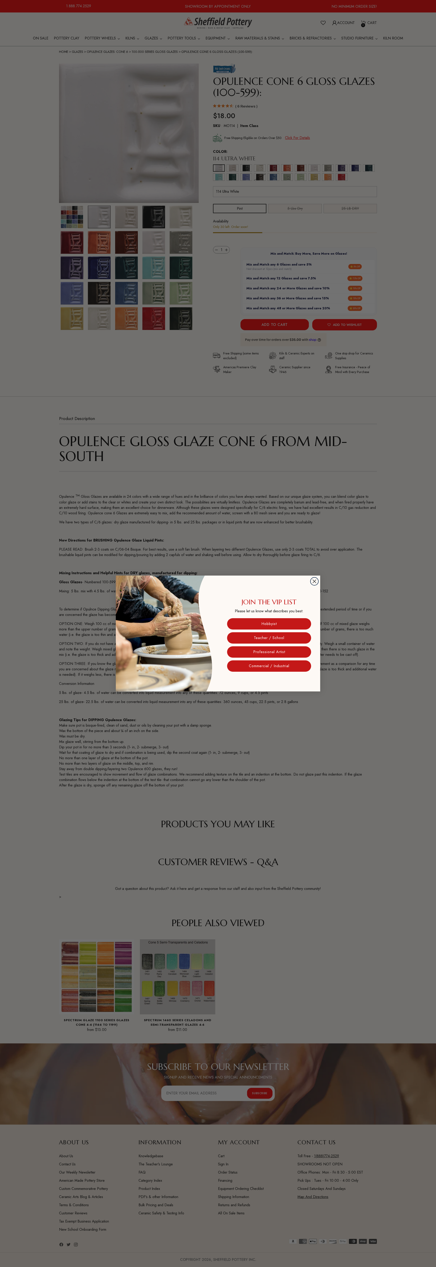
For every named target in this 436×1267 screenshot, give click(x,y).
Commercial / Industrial (269, 666)
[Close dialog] (314, 581)
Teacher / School (269, 637)
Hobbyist (269, 623)
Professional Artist (269, 651)
